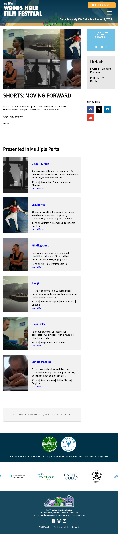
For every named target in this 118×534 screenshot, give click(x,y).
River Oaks (38, 324)
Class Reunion (40, 164)
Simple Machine (41, 362)
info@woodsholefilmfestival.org (57, 515)
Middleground (40, 246)
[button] (90, 109)
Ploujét (36, 283)
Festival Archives (78, 515)
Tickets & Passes (102, 5)
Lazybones (38, 205)
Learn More (38, 188)
